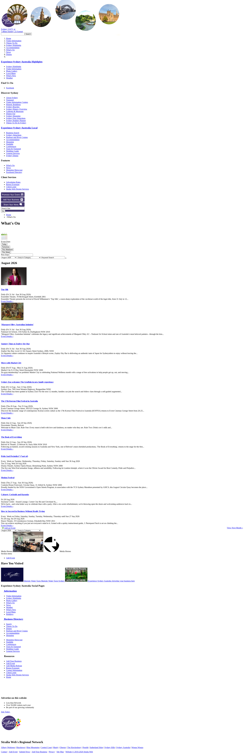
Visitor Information (13, 41)
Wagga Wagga (137, 747)
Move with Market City (11, 363)
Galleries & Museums (15, 111)
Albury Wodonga (8, 747)
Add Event (10, 558)
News (8, 52)
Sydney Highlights (13, 45)
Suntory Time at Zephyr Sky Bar (15, 344)
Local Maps (11, 73)
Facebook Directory (14, 172)
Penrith (85, 747)
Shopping (10, 142)
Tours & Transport (13, 149)
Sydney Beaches (12, 107)
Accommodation (12, 48)
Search (9, 624)
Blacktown (20, 747)
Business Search (12, 133)
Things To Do (11, 43)
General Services (13, 153)
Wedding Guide (12, 151)
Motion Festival (7, 478)
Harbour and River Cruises (17, 137)
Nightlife (9, 144)
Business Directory (13, 619)
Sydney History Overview (16, 109)
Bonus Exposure (12, 184)
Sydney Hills (109, 747)
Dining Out (10, 114)
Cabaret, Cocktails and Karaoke (15, 494)
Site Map (60, 752)
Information (10, 591)
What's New (11, 76)
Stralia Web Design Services (17, 189)
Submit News (24, 752)
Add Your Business (14, 661)
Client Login (11, 187)
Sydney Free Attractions (15, 118)
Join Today (5, 712)
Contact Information (14, 670)
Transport (10, 100)
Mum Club (6, 418)
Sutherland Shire (96, 747)
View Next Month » (235, 528)
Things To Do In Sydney (16, 123)
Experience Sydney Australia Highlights (21, 61)
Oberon (63, 747)
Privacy (52, 752)
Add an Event (9, 528)
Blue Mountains (33, 747)
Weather (9, 78)
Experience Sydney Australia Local (19, 127)
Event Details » (7, 301)
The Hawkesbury (74, 747)
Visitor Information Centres (17, 102)
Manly (55, 747)
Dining (9, 54)
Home (8, 38)
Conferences (11, 146)
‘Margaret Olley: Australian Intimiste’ (17, 324)
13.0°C (12, 30)
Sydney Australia (123, 747)
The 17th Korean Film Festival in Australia (19, 401)
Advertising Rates (13, 182)
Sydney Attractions (13, 135)
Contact (4, 752)
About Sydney (12, 98)
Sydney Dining (12, 156)
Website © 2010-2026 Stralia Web (79, 752)
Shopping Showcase (14, 170)
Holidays (9, 614)
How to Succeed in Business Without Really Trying (23, 511)
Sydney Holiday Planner (16, 120)
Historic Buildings (13, 104)
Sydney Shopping (13, 116)
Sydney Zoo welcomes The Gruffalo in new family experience (27, 382)
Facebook (10, 88)
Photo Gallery (11, 71)
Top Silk (4, 289)
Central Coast (46, 747)
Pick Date (5, 255)
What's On (10, 50)
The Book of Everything (11, 437)
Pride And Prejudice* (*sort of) (14, 456)
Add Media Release (14, 666)
